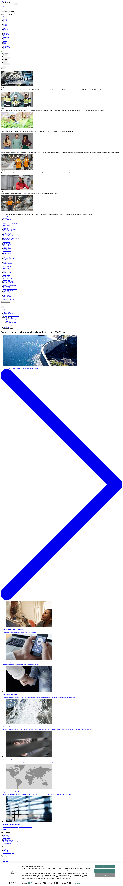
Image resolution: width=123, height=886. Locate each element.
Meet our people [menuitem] (7, 248)
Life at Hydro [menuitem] (6, 245)
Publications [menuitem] (6, 291)
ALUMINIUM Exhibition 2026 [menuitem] (10, 223)
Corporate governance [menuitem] (8, 290)
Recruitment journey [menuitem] (8, 249)
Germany (5, 29)
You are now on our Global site (7, 11)
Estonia (5, 25)
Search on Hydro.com (5, 2)
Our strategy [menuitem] (6, 283)
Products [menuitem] (5, 218)
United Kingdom (7, 47)
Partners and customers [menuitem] (8, 298)
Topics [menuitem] (4, 273)
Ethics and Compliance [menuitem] (8, 299)
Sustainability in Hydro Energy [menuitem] (10, 230)
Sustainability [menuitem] (7, 57)
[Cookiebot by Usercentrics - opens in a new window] (12, 883)
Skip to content (5, 1)
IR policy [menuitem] (5, 254)
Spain (4, 43)
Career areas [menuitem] (6, 247)
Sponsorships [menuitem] (6, 295)
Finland (5, 27)
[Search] (14, 13)
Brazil (4, 21)
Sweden (5, 44)
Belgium (5, 20)
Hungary (5, 30)
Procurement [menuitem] (6, 294)
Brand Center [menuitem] (6, 276)
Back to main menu (5, 301)
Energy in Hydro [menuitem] (7, 227)
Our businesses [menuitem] (6, 286)
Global (4, 16)
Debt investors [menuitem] (6, 262)
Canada (5, 23)
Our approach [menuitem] (6, 234)
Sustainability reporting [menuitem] (8, 235)
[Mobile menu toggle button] (4, 67)
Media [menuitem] (5, 62)
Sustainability (4, 309)
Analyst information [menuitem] (7, 259)
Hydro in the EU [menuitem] (7, 292)
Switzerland (6, 46)
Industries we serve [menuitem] (7, 219)
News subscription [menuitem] (7, 266)
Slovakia (5, 42)
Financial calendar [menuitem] (7, 263)
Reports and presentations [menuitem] (9, 258)
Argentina (5, 18)
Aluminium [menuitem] (6, 53)
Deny (104, 875)
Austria (5, 19)
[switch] (44, 883)
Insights (2, 6)
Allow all (104, 866)
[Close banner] (117, 865)
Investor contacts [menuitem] (7, 265)
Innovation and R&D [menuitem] (8, 222)
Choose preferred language (7, 14)
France (4, 28)
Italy (4, 32)
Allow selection (104, 870)
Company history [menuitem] (7, 287)
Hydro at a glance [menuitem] (7, 272)
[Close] (2, 67)
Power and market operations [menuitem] (10, 229)
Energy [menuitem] (5, 55)
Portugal (5, 41)
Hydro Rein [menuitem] (6, 228)
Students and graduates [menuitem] (8, 244)
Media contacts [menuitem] (6, 270)
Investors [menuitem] (6, 60)
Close (2, 307)
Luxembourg (6, 34)
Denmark (5, 24)
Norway (5, 38)
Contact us (5, 8)
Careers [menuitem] (5, 59)
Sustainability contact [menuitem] (8, 239)
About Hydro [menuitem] (6, 63)
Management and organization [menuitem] (10, 289)
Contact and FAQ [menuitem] (7, 251)
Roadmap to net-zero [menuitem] (8, 237)
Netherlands (6, 37)
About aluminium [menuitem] (7, 220)
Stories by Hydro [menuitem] (7, 296)
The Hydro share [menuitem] (7, 257)
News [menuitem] (4, 271)
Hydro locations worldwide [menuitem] (9, 285)
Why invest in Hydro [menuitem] (8, 256)
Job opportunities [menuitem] (7, 243)
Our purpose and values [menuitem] (8, 282)
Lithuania (5, 33)
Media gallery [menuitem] (6, 275)
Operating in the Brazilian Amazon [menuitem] (11, 238)
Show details (77, 883)
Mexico (5, 35)
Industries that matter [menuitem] (8, 281)
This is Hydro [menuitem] (6, 280)
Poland (5, 39)
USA (4, 48)
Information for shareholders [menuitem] (9, 261)
